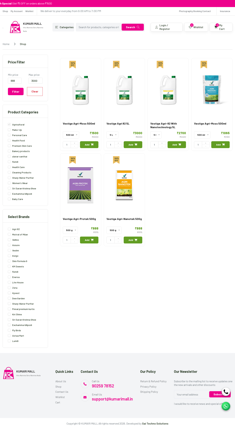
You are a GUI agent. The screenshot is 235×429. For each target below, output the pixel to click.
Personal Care (19, 135)
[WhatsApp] (226, 406)
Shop (5, 11)
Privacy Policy (148, 386)
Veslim (15, 250)
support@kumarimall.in (112, 398)
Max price (34, 74)
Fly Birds (16, 330)
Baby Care (17, 199)
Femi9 (15, 161)
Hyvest (16, 293)
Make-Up (17, 129)
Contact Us (61, 391)
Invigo (15, 255)
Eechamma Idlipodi (22, 193)
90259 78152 (103, 385)
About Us (60, 381)
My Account (17, 11)
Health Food (18, 140)
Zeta (14, 287)
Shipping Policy (149, 391)
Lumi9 (15, 340)
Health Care (18, 167)
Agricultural (18, 124)
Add (87, 144)
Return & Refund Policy (153, 381)
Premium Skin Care (22, 145)
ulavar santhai (19, 156)
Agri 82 (16, 229)
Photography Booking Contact (195, 11)
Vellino (15, 239)
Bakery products (21, 151)
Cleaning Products (21, 172)
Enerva (16, 277)
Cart (57, 402)
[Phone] (226, 391)
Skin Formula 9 (19, 261)
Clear (34, 91)
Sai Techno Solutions (155, 423)
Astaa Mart (18, 335)
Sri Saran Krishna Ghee (24, 188)
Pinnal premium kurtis (23, 309)
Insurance (225, 11)
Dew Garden (18, 298)
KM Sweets (18, 266)
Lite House (18, 282)
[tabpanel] (146, 153)
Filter (15, 91)
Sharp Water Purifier (23, 177)
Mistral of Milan (20, 234)
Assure (16, 245)
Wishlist (29, 11)
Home (6, 44)
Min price (13, 74)
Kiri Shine (17, 314)
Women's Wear (20, 183)
